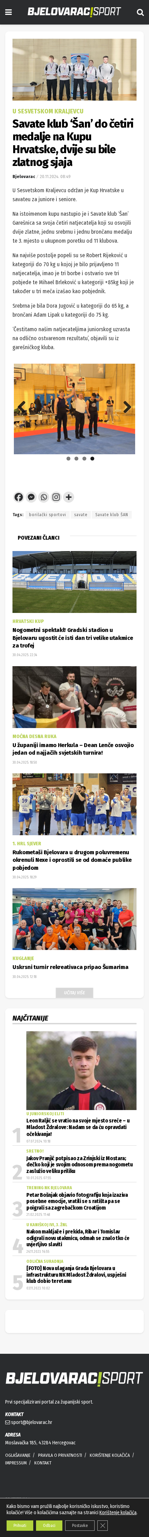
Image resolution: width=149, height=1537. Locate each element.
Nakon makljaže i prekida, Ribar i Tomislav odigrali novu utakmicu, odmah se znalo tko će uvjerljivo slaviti (78, 1238)
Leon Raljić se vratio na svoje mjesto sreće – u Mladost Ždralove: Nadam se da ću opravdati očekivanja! (78, 1127)
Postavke (80, 1525)
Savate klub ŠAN (111, 514)
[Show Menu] (8, 12)
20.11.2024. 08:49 (55, 176)
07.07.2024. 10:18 (38, 1141)
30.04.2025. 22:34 (24, 655)
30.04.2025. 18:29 (24, 877)
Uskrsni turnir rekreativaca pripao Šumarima (70, 967)
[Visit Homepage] (74, 12)
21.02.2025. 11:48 (38, 1215)
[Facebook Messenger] (31, 497)
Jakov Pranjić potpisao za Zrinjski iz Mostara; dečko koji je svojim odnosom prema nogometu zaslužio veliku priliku (79, 1164)
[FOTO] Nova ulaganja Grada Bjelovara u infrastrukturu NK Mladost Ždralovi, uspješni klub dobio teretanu (76, 1274)
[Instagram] (56, 497)
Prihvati (20, 1525)
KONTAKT (42, 1462)
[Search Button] (140, 12)
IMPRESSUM (16, 1462)
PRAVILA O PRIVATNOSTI (60, 1455)
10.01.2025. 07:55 (38, 1178)
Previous (24, 407)
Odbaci (49, 1525)
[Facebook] (18, 497)
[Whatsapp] (43, 497)
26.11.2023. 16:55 (37, 1252)
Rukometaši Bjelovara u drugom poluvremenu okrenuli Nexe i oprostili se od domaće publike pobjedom (71, 860)
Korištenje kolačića (118, 1513)
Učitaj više (74, 992)
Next (125, 407)
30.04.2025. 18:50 (24, 763)
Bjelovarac (23, 176)
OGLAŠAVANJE (17, 1455)
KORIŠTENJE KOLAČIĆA (110, 1455)
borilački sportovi (47, 514)
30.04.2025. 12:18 (24, 977)
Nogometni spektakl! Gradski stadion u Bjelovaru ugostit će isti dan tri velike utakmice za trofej (72, 638)
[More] (68, 497)
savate (80, 514)
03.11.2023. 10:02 (38, 1288)
